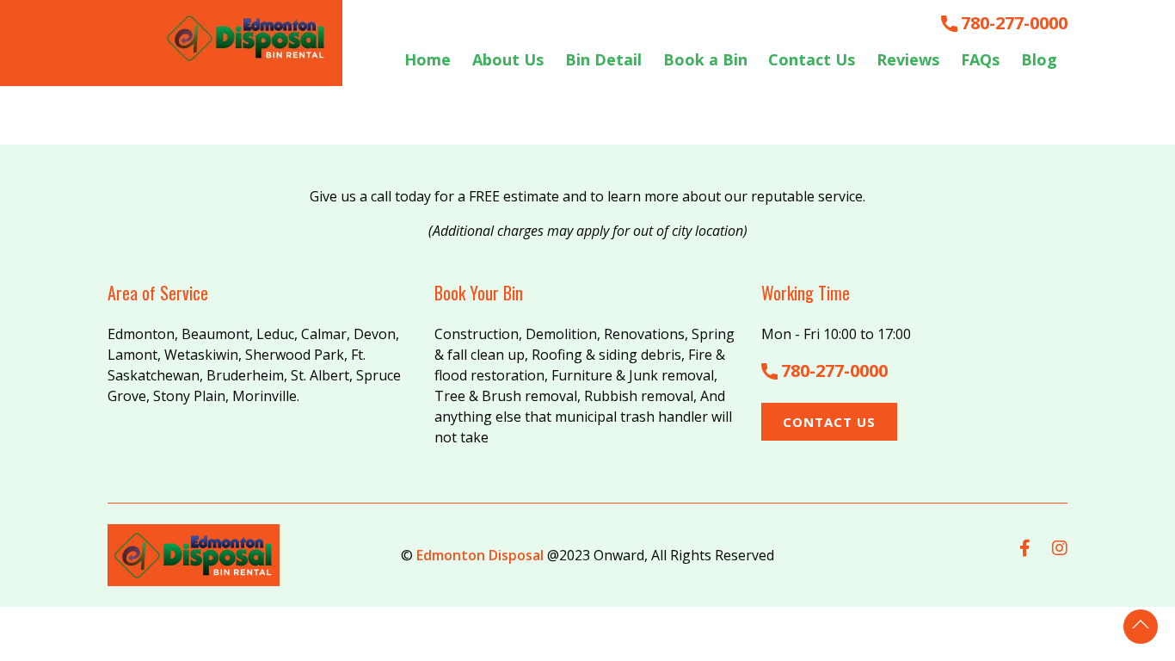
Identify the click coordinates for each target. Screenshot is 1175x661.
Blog (1039, 59)
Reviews (908, 59)
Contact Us (811, 59)
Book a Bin (705, 59)
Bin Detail (603, 59)
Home (427, 59)
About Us (508, 59)
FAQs (980, 59)
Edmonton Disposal (480, 555)
